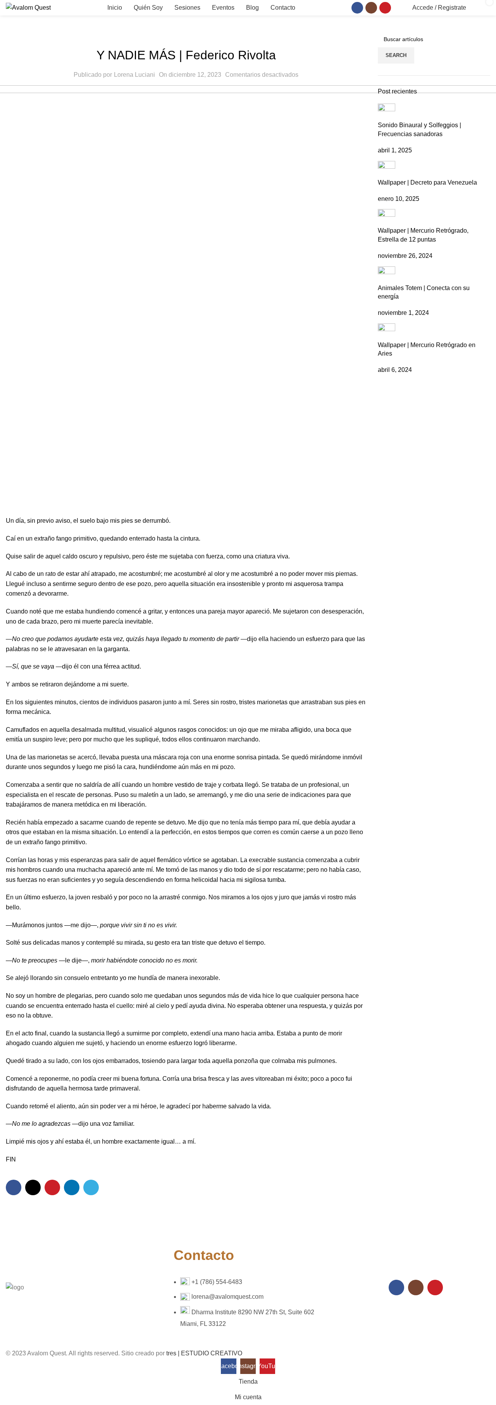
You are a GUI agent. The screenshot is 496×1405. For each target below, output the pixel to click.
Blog (186, 35)
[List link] (248, 1287)
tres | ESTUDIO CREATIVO (204, 1353)
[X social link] (33, 1187)
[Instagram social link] (371, 8)
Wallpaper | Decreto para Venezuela (427, 182)
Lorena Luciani (134, 74)
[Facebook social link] (357, 8)
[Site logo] (28, 7)
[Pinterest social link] (52, 1187)
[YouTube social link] (385, 8)
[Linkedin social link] (71, 1187)
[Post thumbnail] (386, 112)
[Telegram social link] (91, 1187)
